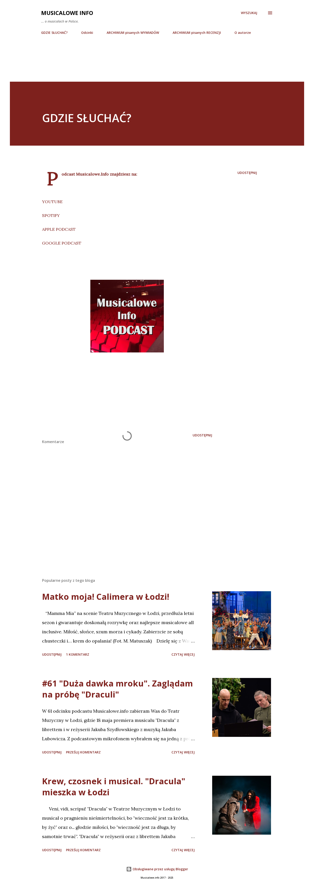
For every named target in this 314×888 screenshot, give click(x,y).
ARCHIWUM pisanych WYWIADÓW (133, 32)
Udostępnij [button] (247, 172)
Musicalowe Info (67, 13)
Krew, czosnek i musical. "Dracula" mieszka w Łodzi (113, 787)
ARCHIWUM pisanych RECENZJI (197, 32)
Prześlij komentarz (83, 752)
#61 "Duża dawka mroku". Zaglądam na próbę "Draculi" (117, 689)
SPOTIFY (51, 215)
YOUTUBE (52, 201)
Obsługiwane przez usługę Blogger (160, 869)
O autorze (242, 32)
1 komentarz (77, 654)
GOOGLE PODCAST (61, 243)
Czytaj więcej (183, 654)
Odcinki (87, 32)
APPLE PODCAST (59, 229)
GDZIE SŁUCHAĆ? (54, 32)
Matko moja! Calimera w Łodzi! (105, 596)
